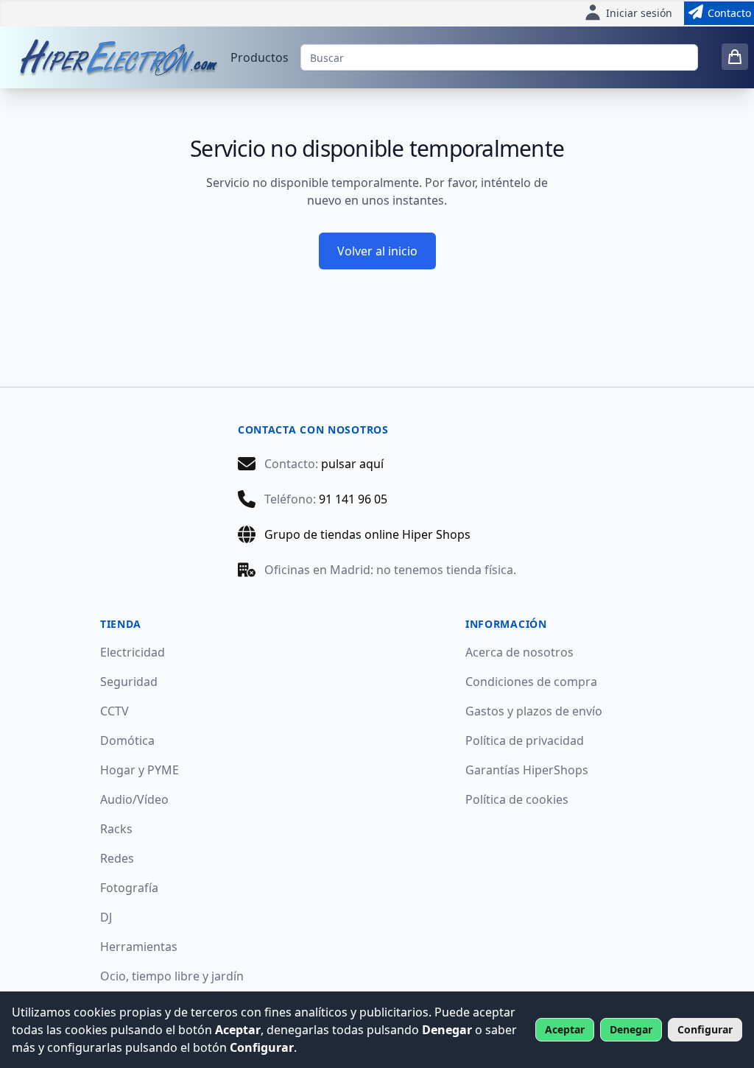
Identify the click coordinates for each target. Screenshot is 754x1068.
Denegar (631, 1029)
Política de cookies (516, 799)
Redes (117, 858)
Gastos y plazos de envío (533, 711)
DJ (106, 917)
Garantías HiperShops (526, 770)
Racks (116, 829)
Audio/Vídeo (134, 799)
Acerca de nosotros (519, 652)
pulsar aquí (352, 464)
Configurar (705, 1029)
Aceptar (565, 1029)
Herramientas (138, 946)
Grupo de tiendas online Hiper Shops (367, 534)
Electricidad (132, 652)
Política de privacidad (524, 740)
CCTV (114, 711)
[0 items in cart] (735, 56)
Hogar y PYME (139, 770)
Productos (259, 57)
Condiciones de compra (531, 681)
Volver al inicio (377, 251)
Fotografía (129, 888)
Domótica (127, 740)
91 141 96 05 (353, 499)
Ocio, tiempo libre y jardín (172, 976)
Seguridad (129, 681)
